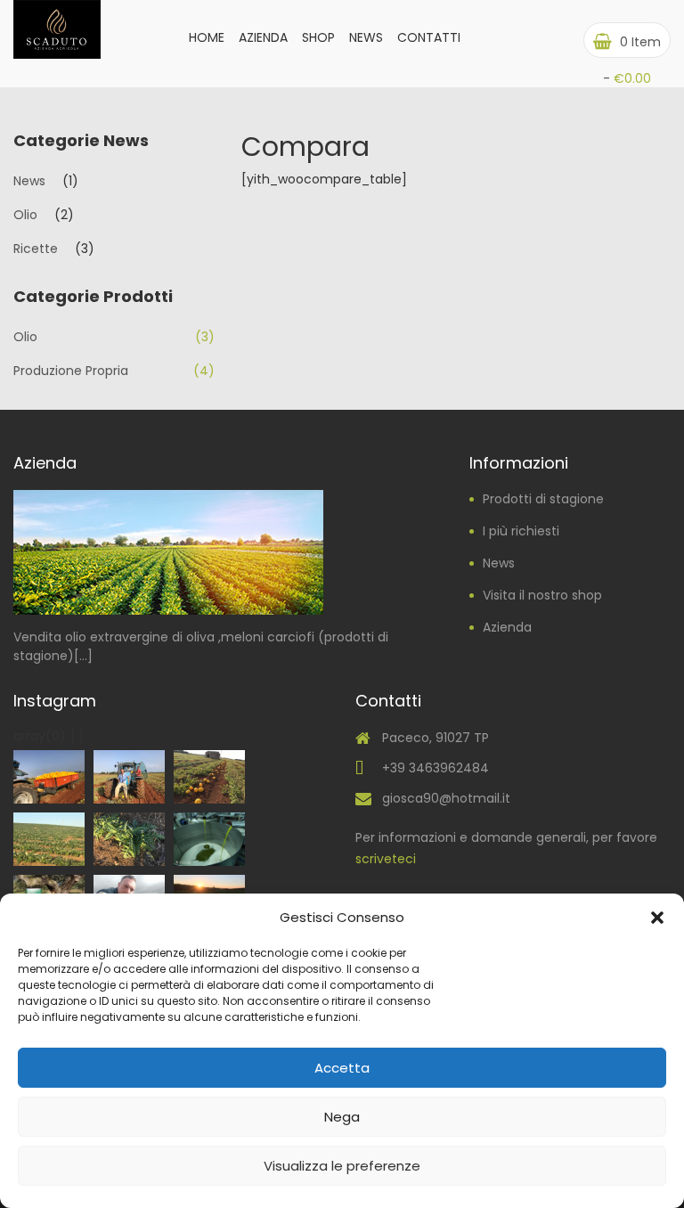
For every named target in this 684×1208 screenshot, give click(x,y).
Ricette (35, 248)
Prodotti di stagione (543, 499)
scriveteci (385, 859)
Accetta (342, 1067)
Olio (25, 215)
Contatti (428, 37)
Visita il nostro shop (542, 595)
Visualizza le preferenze (342, 1165)
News (366, 37)
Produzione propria (70, 371)
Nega (342, 1116)
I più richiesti (521, 531)
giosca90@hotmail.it (446, 798)
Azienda (263, 37)
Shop (318, 37)
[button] (657, 917)
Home (206, 37)
